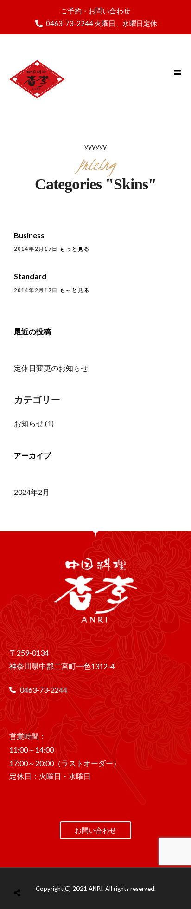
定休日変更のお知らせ (51, 368)
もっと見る (75, 249)
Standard (30, 276)
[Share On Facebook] (27, 869)
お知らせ (29, 423)
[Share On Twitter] (40, 869)
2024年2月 (32, 491)
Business (29, 235)
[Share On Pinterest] (53, 869)
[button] (95, 830)
